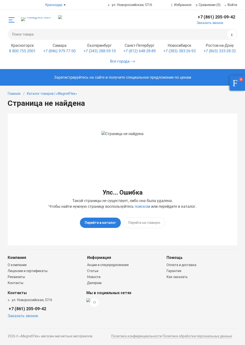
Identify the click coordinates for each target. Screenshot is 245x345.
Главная (14, 93)
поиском (142, 206)
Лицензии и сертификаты (28, 271)
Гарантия (174, 271)
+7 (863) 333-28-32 (220, 51)
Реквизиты (16, 277)
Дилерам (94, 283)
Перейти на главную (144, 223)
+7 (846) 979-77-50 (59, 51)
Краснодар (53, 5)
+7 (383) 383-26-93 (179, 51)
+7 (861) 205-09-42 (216, 16)
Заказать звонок (210, 23)
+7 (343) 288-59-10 (100, 51)
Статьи (92, 271)
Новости (93, 277)
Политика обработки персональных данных (197, 336)
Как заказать (177, 277)
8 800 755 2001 (22, 51)
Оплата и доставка (181, 265)
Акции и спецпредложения (108, 265)
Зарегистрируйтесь (71, 77)
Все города (120, 61)
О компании (17, 265)
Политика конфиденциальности (136, 336)
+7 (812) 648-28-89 (139, 51)
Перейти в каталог (100, 223)
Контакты (15, 283)
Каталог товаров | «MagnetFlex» (52, 93)
